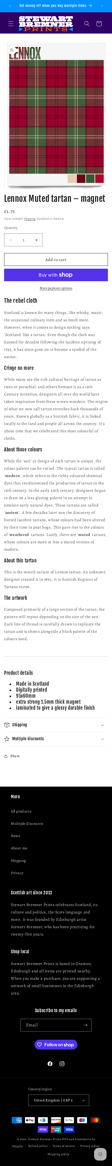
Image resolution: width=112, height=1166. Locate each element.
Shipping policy (59, 1154)
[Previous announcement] (10, 6)
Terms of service (64, 1146)
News (15, 835)
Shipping (30, 218)
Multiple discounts (27, 823)
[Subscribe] (85, 1025)
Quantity (11, 227)
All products (21, 811)
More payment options (56, 288)
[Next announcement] (102, 6)
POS (65, 1139)
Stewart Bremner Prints (44, 1139)
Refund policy (38, 1146)
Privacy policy (90, 1146)
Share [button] (15, 756)
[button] (11, 24)
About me (19, 848)
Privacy (17, 873)
